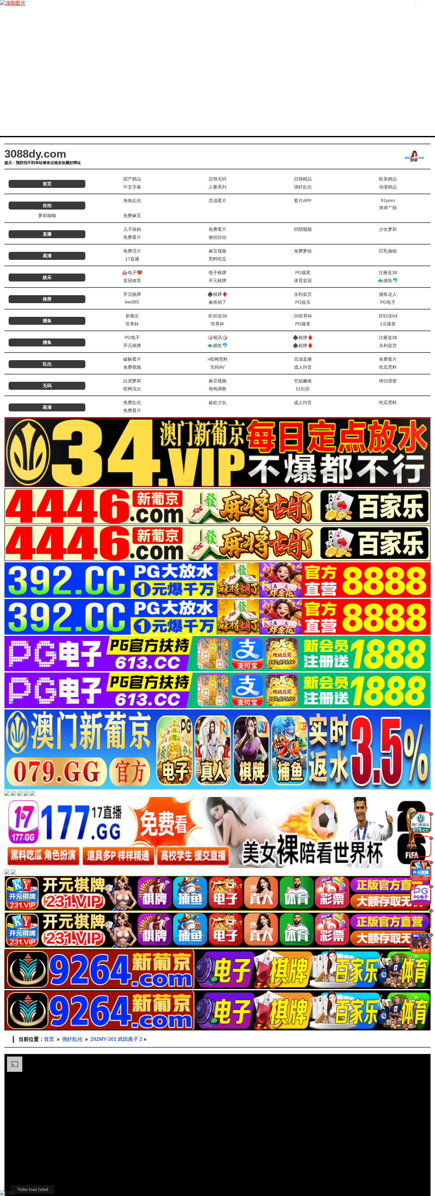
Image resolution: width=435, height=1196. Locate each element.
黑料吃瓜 (217, 258)
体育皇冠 (303, 280)
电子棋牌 (217, 272)
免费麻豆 (132, 215)
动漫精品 (388, 186)
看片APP (302, 200)
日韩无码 (217, 179)
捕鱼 (47, 320)
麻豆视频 (217, 250)
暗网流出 (132, 388)
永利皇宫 (303, 294)
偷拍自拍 (217, 237)
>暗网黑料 (217, 359)
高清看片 (217, 200)
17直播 (132, 258)
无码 (47, 385)
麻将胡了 (217, 302)
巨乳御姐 (388, 250)
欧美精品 (388, 179)
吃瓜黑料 (388, 367)
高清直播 (303, 359)
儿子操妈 (132, 229)
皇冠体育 (132, 280)
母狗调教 (217, 388)
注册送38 (388, 272)
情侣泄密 (388, 380)
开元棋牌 (217, 280)
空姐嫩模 (303, 380)
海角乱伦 (132, 200)
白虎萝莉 (132, 380)
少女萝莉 (388, 229)
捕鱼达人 (388, 294)
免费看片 (217, 229)
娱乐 (47, 277)
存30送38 (217, 315)
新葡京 (132, 315)
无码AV (217, 367)
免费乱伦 (132, 402)
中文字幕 (132, 186)
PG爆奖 (302, 272)
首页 (47, 183)
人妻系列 (217, 186)
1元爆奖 (388, 323)
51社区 (303, 388)
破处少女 (217, 402)
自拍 (47, 205)
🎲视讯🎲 (217, 337)
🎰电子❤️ (132, 272)
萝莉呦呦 (47, 215)
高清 (47, 255)
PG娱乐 (302, 302)
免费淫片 (132, 250)
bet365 (132, 301)
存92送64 (387, 315)
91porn (388, 200)
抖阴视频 (303, 229)
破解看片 (132, 359)
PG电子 (388, 302)
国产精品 (132, 179)
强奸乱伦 (303, 186)
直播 (47, 234)
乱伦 (47, 364)
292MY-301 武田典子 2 (116, 1039)
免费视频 (132, 367)
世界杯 (132, 323)
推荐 (47, 299)
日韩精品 (303, 179)
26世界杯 (303, 315)
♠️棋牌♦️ (217, 294)
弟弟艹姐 (388, 207)
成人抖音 (303, 367)
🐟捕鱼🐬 (388, 280)
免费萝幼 (303, 250)
